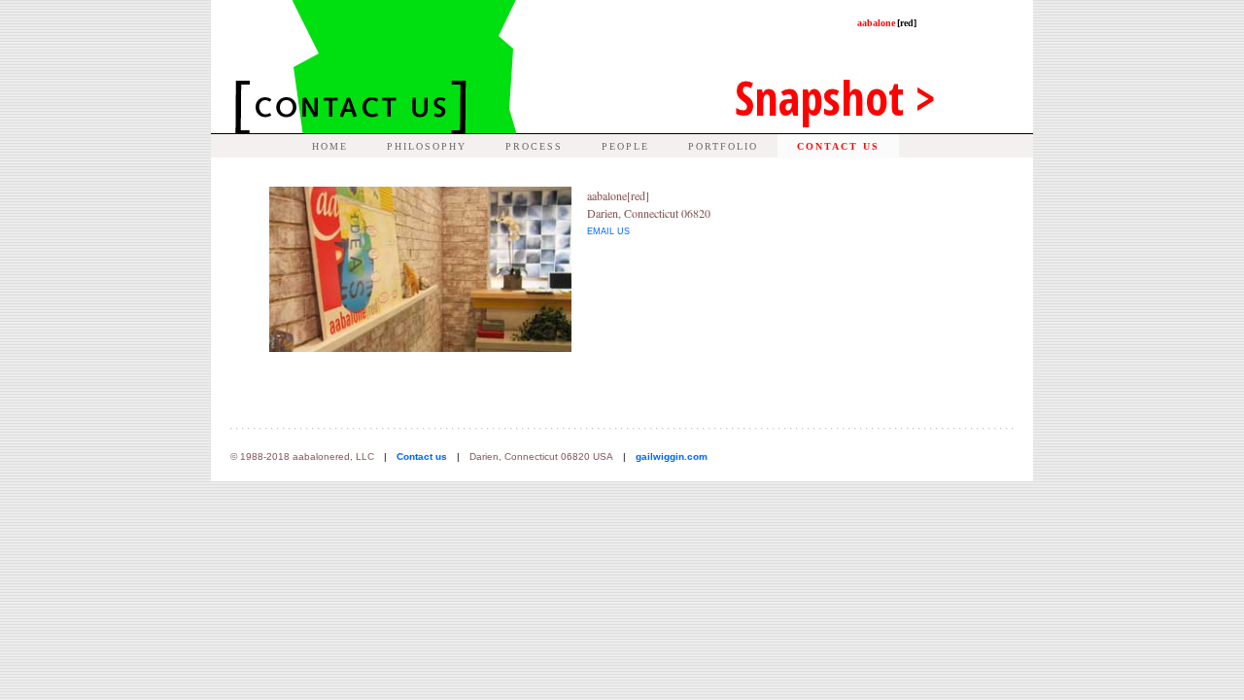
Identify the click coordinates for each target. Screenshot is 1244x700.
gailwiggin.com (672, 456)
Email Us (608, 231)
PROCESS (534, 146)
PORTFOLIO (723, 146)
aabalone (886, 23)
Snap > (835, 97)
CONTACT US (838, 146)
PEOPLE (625, 146)
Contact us (422, 456)
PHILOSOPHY (426, 146)
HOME (330, 146)
